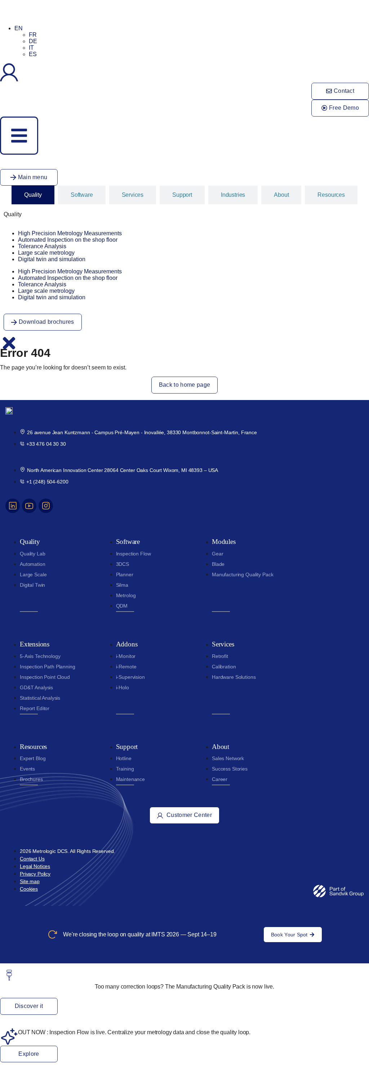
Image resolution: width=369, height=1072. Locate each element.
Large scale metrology (46, 253)
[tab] (33, 195)
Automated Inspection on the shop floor (67, 240)
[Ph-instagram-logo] (46, 506)
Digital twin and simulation (51, 259)
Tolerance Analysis (42, 246)
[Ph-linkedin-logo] (12, 506)
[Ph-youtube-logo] (29, 506)
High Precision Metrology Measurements (70, 233)
